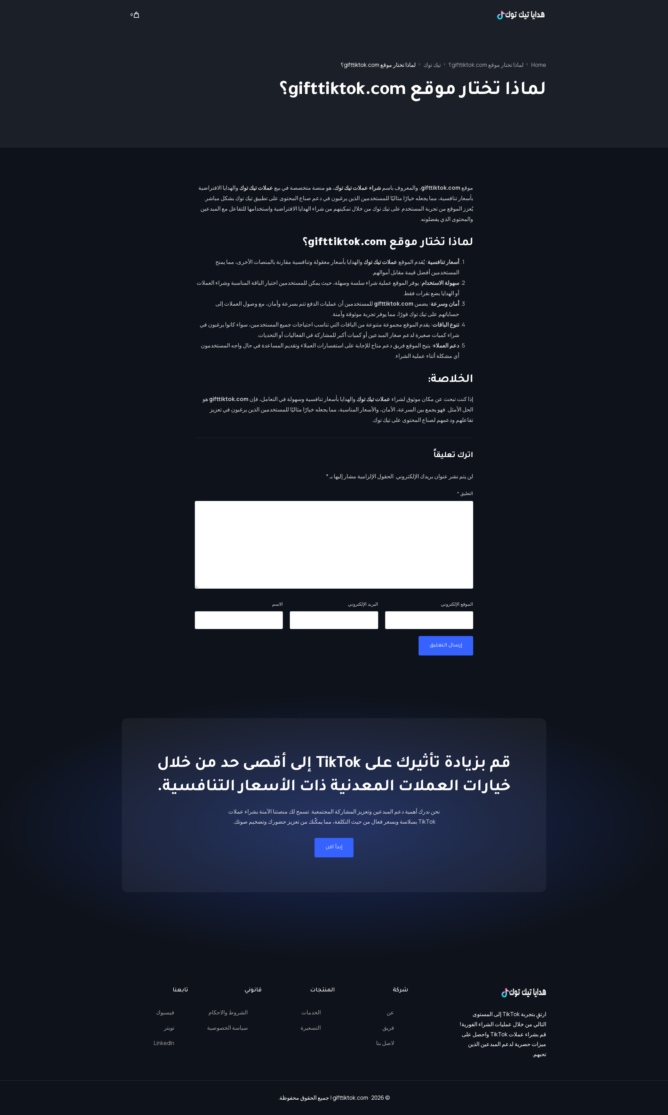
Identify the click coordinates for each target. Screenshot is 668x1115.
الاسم (277, 604)
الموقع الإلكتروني (457, 604)
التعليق (465, 493)
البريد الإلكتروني (363, 604)
